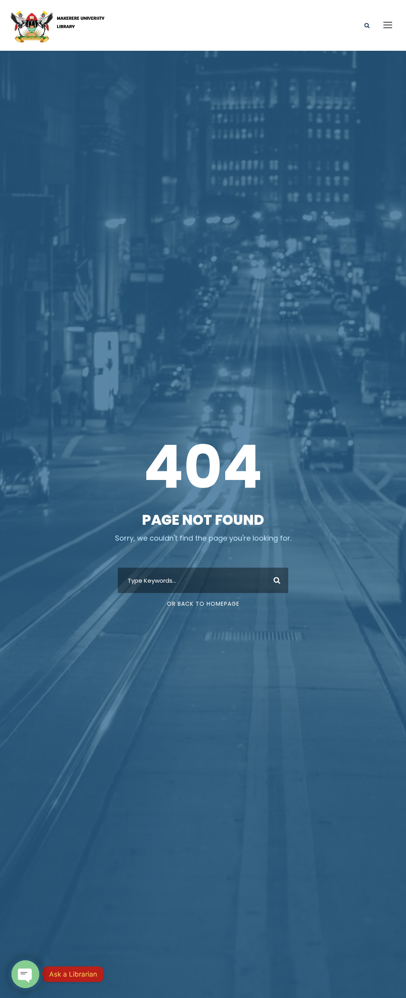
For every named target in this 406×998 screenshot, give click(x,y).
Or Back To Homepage (203, 604)
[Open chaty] (25, 974)
